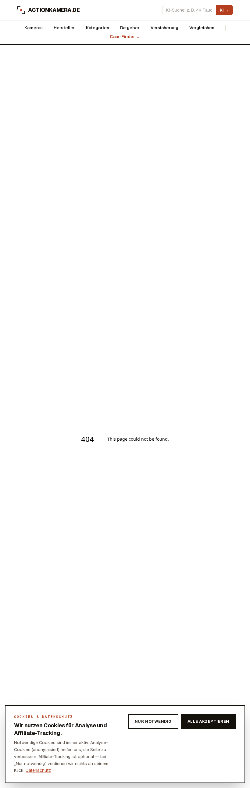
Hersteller (64, 27)
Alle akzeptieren (208, 721)
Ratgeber (130, 27)
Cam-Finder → (125, 36)
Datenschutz (38, 770)
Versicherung (164, 27)
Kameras (33, 27)
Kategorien (97, 27)
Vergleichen (201, 27)
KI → (224, 10)
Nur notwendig (153, 721)
